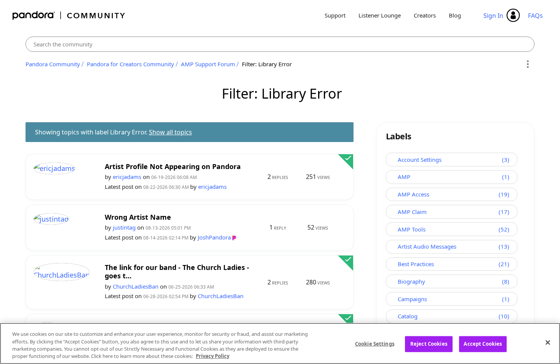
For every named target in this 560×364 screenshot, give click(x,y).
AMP (404, 176)
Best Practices (416, 264)
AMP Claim (412, 212)
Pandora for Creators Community (130, 64)
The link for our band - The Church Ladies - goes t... (177, 271)
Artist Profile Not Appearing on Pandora (173, 166)
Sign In (493, 15)
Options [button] (527, 64)
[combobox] (280, 44)
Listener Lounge (379, 15)
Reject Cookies (428, 343)
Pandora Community (69, 15)
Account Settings (420, 159)
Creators (425, 15)
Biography (411, 281)
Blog (455, 15)
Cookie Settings (374, 343)
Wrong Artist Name (138, 217)
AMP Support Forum (208, 64)
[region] (280, 343)
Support (335, 15)
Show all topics (170, 132)
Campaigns (412, 299)
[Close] (547, 342)
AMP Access (413, 194)
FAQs (535, 15)
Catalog (408, 316)
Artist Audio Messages (427, 246)
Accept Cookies (483, 343)
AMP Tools (412, 229)
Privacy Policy (212, 356)
